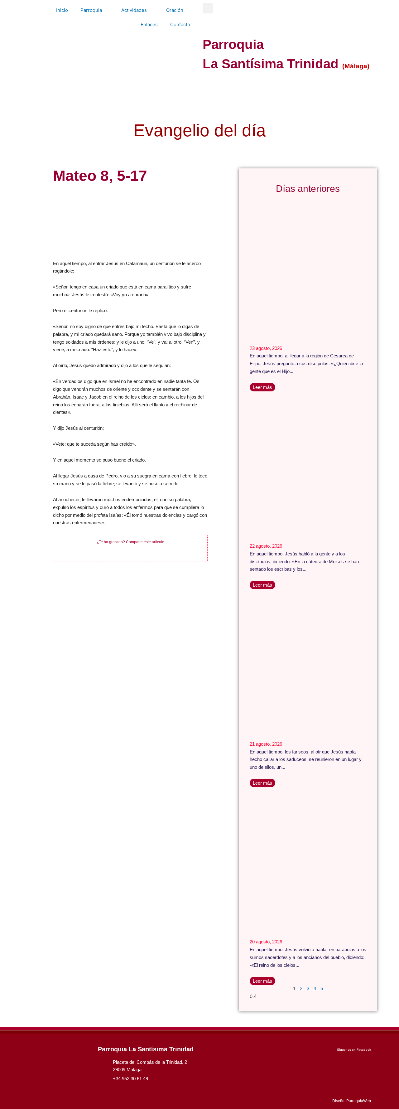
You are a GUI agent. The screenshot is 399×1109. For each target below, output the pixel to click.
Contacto (180, 24)
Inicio (62, 10)
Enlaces (149, 24)
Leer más (262, 387)
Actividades (134, 10)
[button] (208, 8)
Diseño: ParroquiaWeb (351, 1101)
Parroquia (91, 10)
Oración (174, 10)
